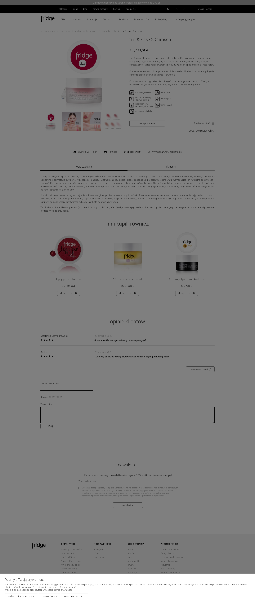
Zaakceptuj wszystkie (74, 596)
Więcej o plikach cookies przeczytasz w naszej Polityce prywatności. (39, 590)
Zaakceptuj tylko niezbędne (21, 596)
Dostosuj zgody (49, 596)
